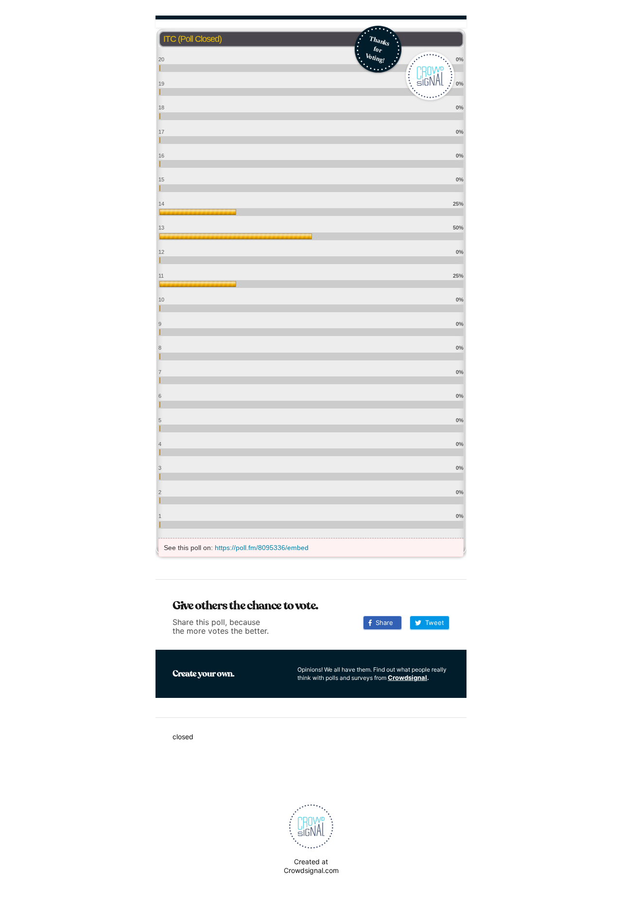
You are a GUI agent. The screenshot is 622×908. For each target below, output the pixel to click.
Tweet (432, 622)
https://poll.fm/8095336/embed (262, 548)
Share (382, 622)
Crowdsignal (407, 677)
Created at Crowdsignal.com (311, 865)
